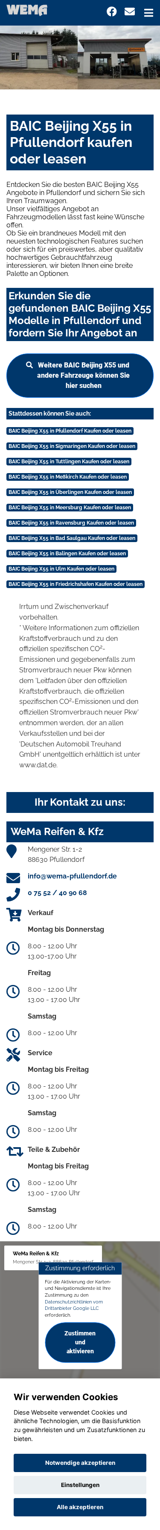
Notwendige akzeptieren (80, 1462)
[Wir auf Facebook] (112, 12)
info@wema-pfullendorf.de (72, 876)
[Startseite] (26, 10)
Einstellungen (80, 1484)
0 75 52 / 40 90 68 (57, 893)
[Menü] (149, 12)
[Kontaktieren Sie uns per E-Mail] (130, 12)
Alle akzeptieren (80, 1507)
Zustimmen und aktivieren (80, 1342)
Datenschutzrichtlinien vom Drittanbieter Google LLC (74, 1305)
